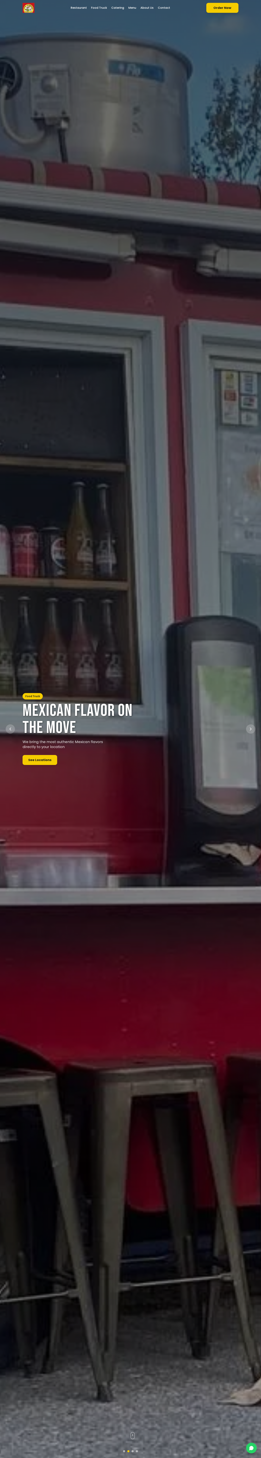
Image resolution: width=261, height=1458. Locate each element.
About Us (147, 8)
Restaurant (79, 8)
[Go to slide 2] (128, 1451)
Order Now (222, 8)
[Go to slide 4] (137, 1451)
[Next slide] (250, 729)
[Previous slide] (10, 729)
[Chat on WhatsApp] (251, 1447)
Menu (132, 8)
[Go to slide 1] (124, 1451)
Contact (164, 8)
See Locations (39, 760)
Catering (117, 8)
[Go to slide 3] (133, 1451)
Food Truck (99, 8)
